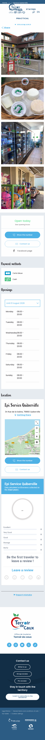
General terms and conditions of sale (25, 711)
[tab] (20, 303)
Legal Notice (6, 711)
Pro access (22, 681)
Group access (22, 674)
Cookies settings (17, 714)
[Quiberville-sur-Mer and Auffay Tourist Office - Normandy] (16, 7)
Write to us (22, 667)
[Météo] (24, 14)
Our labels (5, 714)
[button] (34, 12)
